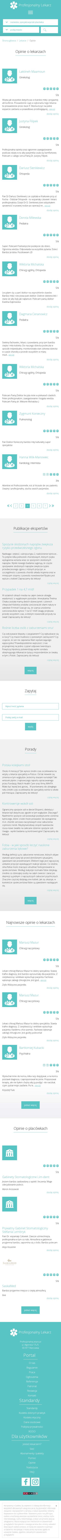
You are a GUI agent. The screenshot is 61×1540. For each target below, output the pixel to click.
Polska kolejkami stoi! (16, 765)
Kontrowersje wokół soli (17, 804)
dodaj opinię (53, 113)
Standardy (32, 1408)
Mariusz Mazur (29, 942)
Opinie (32, 1462)
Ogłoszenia (32, 1377)
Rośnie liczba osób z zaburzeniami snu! (27, 628)
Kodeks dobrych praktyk (32, 1412)
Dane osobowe (32, 1422)
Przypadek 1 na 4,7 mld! (18, 589)
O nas (32, 1363)
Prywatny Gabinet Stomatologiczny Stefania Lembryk (25, 1230)
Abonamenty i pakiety (32, 1453)
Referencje (32, 1381)
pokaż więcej (30, 1105)
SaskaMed (9, 1286)
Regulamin (32, 1367)
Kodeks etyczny (32, 1417)
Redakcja (32, 1390)
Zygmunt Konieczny (32, 414)
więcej (31, 670)
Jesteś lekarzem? (32, 1444)
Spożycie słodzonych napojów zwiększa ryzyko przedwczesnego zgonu (27, 546)
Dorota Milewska (30, 218)
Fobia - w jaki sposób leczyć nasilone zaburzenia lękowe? (25, 847)
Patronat (32, 1386)
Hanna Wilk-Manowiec (33, 457)
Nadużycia (32, 1467)
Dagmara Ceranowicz (33, 314)
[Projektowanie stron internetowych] (30, 1490)
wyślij (30, 726)
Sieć (32, 1448)
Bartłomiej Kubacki (31, 1048)
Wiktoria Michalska (31, 264)
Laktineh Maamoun (32, 72)
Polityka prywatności (32, 1426)
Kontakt (32, 1395)
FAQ (32, 1472)
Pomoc (32, 1458)
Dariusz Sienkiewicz (32, 168)
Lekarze (22, 40)
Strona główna (9, 40)
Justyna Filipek (28, 121)
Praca (32, 1372)
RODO (32, 1431)
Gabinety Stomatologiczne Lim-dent (25, 1177)
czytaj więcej (53, 583)
